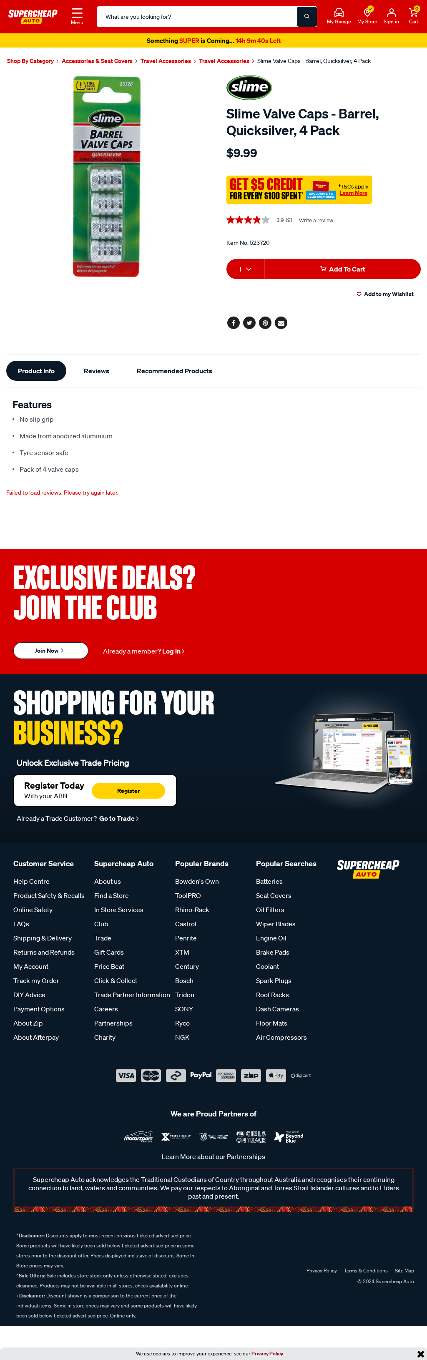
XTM (182, 952)
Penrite (186, 938)
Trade (102, 938)
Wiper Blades (276, 924)
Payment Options (39, 1009)
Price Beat (109, 966)
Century (187, 966)
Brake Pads (272, 952)
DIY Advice (29, 994)
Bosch (184, 980)
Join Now (47, 650)
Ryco (182, 1023)
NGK (182, 1037)
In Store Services (118, 909)
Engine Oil (271, 938)
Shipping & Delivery (42, 938)
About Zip (28, 1023)
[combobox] (245, 269)
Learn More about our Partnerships (213, 1156)
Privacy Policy (267, 1353)
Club (101, 924)
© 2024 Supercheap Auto (385, 1281)
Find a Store (111, 895)
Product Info (36, 371)
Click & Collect (115, 980)
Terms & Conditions (366, 1270)
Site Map (404, 1270)
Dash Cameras (277, 1009)
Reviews (96, 371)
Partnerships (113, 1023)
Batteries (269, 881)
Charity (105, 1037)
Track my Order (36, 980)
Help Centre (31, 881)
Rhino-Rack (192, 909)
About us (107, 881)
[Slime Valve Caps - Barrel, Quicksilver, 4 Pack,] (106, 176)
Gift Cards (109, 952)
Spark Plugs (273, 980)
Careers (106, 1009)
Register (128, 790)
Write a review (316, 220)
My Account (30, 966)
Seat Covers (273, 895)
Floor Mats (271, 1023)
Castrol (185, 924)
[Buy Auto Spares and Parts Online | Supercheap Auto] (33, 16)
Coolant (267, 966)
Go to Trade (116, 818)
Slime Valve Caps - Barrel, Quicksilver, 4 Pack (314, 61)
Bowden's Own (197, 881)
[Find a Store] (367, 13)
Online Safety (33, 909)
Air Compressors (281, 1037)
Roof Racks (272, 994)
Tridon (184, 994)
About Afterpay (36, 1037)
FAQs (21, 924)
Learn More (353, 192)
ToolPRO (188, 895)
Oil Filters (270, 909)
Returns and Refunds (44, 952)
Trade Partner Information (132, 994)
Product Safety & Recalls (49, 895)
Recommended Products (174, 371)
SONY (184, 1009)
